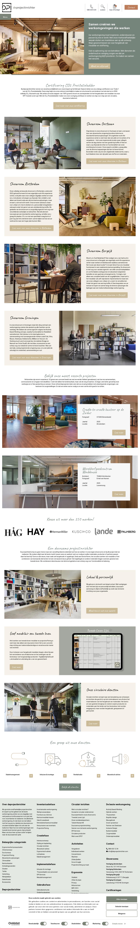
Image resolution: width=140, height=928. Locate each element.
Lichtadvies (41, 854)
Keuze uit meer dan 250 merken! (70, 519)
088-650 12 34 (113, 849)
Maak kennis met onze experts (102, 610)
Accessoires (6, 882)
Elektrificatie (6, 879)
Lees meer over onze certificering (70, 105)
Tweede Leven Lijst (78, 817)
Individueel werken (78, 851)
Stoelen (5, 869)
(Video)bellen (76, 859)
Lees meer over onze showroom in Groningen (31, 357)
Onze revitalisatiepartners (80, 820)
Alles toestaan (121, 899)
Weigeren (121, 914)
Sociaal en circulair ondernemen (83, 812)
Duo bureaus (6, 852)
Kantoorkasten (7, 863)
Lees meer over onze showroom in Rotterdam (31, 228)
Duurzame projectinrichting (81, 825)
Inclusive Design (111, 828)
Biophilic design (111, 817)
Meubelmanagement (44, 877)
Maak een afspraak (99, 66)
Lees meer (119, 432)
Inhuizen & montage (44, 869)
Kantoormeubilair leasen (45, 817)
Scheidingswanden (8, 866)
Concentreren (76, 854)
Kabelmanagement (43, 857)
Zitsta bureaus (7, 850)
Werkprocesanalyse (43, 812)
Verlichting (6, 874)
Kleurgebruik (110, 820)
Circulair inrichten (43, 846)
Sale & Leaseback (43, 820)
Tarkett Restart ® (78, 823)
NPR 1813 (75, 888)
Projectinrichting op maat (80, 865)
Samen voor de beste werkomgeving (84, 828)
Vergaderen (76, 849)
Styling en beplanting (44, 843)
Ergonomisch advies (44, 851)
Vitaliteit (74, 877)
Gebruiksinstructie (43, 890)
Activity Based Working (114, 809)
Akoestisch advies (43, 849)
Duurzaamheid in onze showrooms (84, 815)
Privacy (74, 883)
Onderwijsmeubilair (113, 836)
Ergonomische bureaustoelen (12, 847)
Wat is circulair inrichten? (80, 809)
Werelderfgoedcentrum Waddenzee (97, 470)
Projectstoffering (8, 855)
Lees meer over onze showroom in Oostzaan (107, 161)
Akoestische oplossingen (10, 858)
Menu (5, 17)
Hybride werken (111, 812)
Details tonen (117, 924)
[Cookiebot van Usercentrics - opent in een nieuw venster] (14, 923)
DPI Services (41, 875)
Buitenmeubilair (111, 831)
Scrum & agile (76, 862)
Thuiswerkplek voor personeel (47, 872)
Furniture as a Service (44, 815)
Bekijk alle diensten (70, 787)
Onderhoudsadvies (43, 892)
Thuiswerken (110, 815)
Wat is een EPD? (77, 836)
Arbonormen (76, 885)
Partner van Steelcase (114, 825)
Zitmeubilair (6, 860)
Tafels (4, 871)
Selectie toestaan (121, 906)
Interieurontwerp (42, 841)
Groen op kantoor (112, 823)
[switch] (64, 923)
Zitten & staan (76, 880)
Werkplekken (6, 877)
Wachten (75, 857)
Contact (131, 7)
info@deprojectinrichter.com (118, 851)
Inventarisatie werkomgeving (47, 809)
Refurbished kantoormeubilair (47, 823)
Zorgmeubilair (111, 833)
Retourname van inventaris (46, 825)
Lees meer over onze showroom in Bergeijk (107, 295)
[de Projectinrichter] (18, 7)
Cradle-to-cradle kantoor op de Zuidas (102, 411)
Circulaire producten (78, 833)
